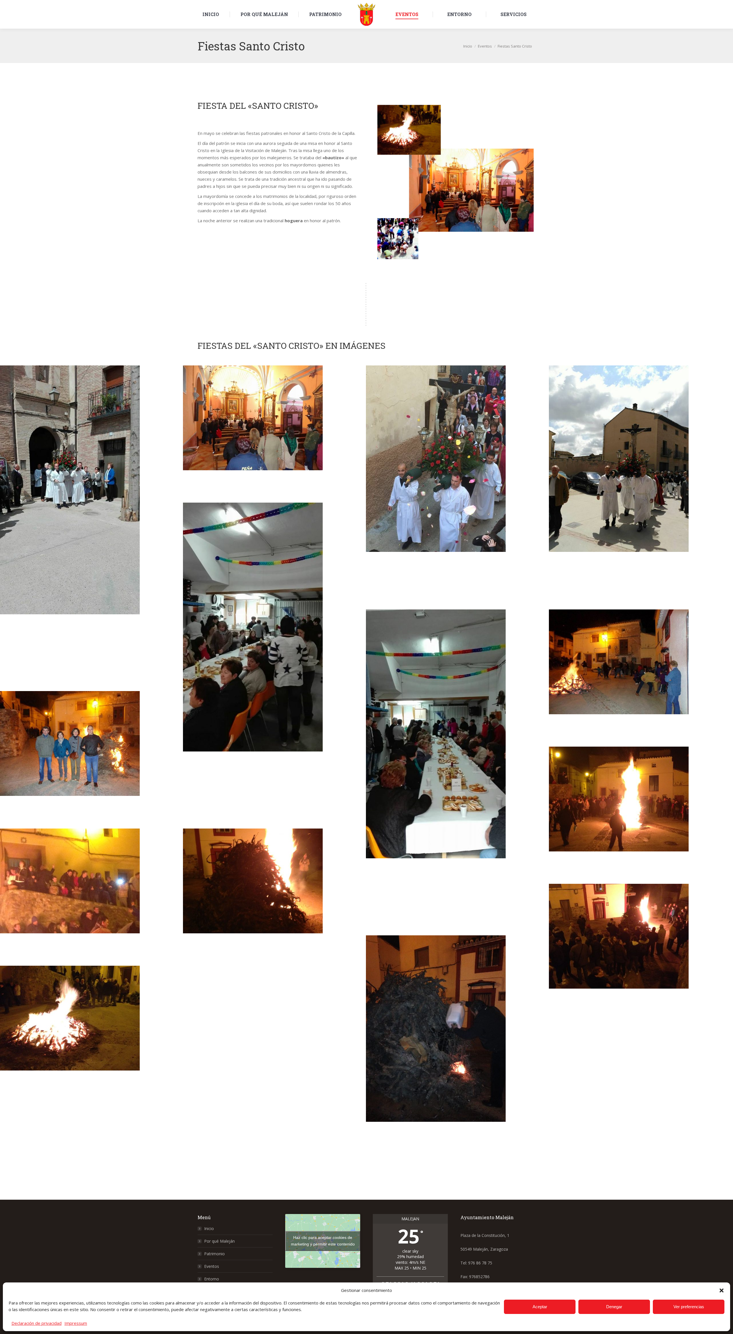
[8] (640, 678)
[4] (640, 487)
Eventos (211, 1266)
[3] (457, 487)
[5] (274, 666)
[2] (274, 434)
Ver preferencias (688, 1306)
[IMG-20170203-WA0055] (91, 1034)
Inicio (209, 1228)
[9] (91, 759)
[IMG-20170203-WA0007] (274, 897)
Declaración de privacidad (36, 1323)
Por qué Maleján (219, 1241)
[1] (91, 528)
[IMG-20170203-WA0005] (640, 815)
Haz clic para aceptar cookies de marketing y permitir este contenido (323, 1240)
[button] (721, 1290)
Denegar (614, 1306)
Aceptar (540, 1306)
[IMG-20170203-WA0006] (91, 897)
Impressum (75, 1323)
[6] (457, 772)
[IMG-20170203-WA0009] (457, 1057)
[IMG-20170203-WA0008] (640, 952)
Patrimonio (214, 1253)
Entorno (211, 1279)
